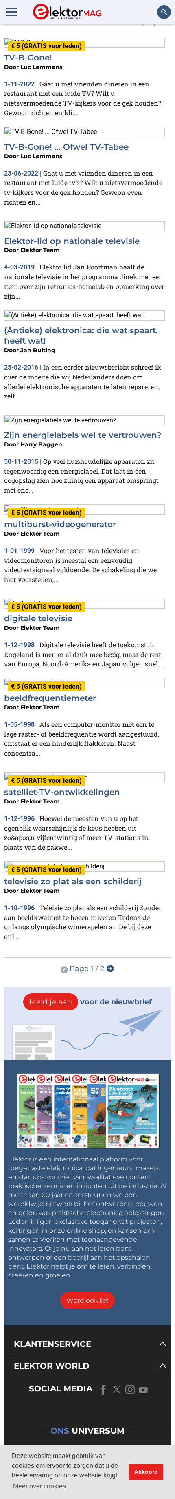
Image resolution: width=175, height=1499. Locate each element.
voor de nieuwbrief (90, 1001)
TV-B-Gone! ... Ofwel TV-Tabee (66, 147)
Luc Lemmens (41, 67)
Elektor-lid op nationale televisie (72, 241)
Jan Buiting (37, 350)
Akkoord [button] (146, 1472)
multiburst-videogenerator (60, 524)
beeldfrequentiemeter (50, 698)
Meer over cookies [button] (39, 1486)
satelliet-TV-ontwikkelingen (62, 792)
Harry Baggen (41, 444)
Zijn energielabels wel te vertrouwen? (83, 435)
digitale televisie (38, 618)
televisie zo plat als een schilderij (73, 881)
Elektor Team (40, 250)
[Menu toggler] (11, 11)
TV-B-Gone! (28, 57)
